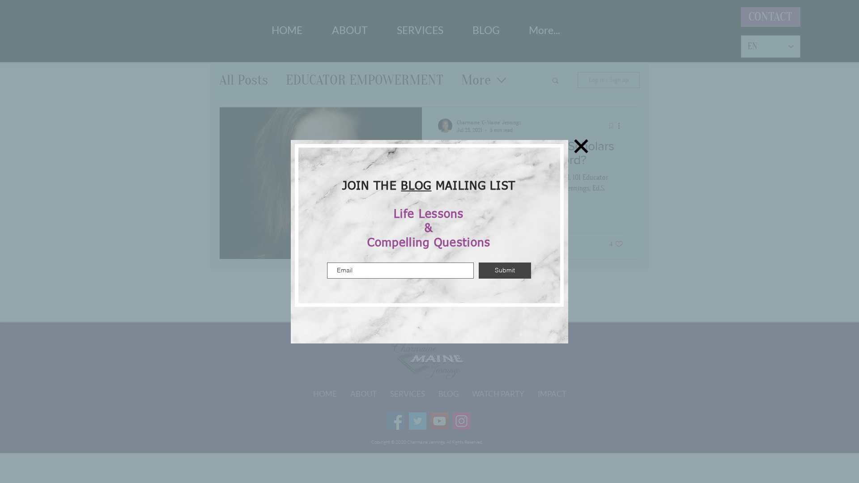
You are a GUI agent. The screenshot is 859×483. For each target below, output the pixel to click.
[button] (581, 146)
